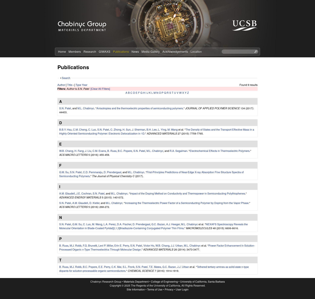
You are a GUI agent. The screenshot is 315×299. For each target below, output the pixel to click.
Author (61, 85)
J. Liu (88, 151)
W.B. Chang (66, 151)
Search (66, 78)
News (135, 51)
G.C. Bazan (158, 224)
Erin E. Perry (121, 245)
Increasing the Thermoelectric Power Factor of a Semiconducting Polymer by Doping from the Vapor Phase (187, 203)
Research (90, 51)
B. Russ (111, 151)
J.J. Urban (177, 245)
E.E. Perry (104, 267)
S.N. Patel (65, 108)
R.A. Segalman (178, 151)
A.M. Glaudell (67, 193)
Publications (121, 51)
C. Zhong (115, 129)
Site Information (136, 289)
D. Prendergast (112, 172)
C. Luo (92, 129)
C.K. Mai (116, 267)
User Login (182, 289)
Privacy (169, 289)
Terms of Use (154, 289)
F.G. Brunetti (90, 245)
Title (69, 85)
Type (78, 85)
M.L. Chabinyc (85, 108)
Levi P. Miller (105, 245)
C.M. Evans (99, 151)
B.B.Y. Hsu (65, 129)
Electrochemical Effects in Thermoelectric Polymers (220, 151)
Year (84, 85)
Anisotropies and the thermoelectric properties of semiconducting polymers (139, 108)
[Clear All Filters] (100, 89)
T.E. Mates (155, 267)
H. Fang (79, 151)
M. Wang (173, 129)
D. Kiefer (94, 203)
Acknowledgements (175, 51)
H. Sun (127, 129)
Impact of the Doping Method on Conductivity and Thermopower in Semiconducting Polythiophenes (187, 193)
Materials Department (136, 281)
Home (62, 51)
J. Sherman (138, 129)
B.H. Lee (152, 129)
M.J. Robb (76, 245)
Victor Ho (148, 245)
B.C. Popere (125, 151)
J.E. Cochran (83, 193)
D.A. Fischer (124, 224)
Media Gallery (151, 51)
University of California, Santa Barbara (202, 281)
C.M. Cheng (80, 129)
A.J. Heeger (173, 224)
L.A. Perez (110, 224)
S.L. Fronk (129, 267)
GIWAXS (104, 51)
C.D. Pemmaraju (92, 172)
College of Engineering (164, 281)
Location (196, 51)
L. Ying (162, 129)
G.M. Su (64, 172)
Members (75, 51)
